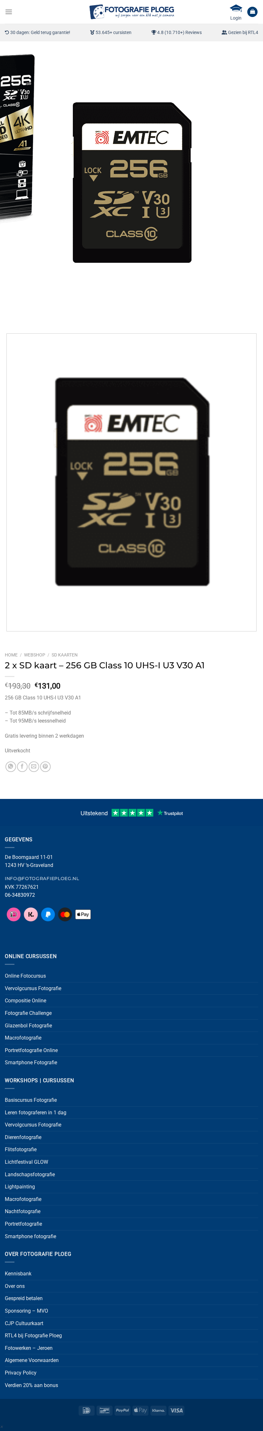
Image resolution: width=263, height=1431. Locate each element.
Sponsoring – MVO (26, 1311)
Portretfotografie (23, 1224)
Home (11, 654)
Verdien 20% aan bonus (31, 1385)
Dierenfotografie (23, 1137)
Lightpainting (20, 1187)
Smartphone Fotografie (31, 1062)
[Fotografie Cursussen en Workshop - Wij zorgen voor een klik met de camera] (131, 11)
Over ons (15, 1286)
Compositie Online (25, 1001)
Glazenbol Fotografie (28, 1026)
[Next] (28, 317)
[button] (9, 12)
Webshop (34, 654)
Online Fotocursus (25, 976)
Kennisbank (18, 1274)
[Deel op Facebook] (22, 766)
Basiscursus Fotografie (31, 1100)
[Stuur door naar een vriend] (34, 766)
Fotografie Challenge (28, 1013)
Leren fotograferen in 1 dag (35, 1113)
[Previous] (11, 317)
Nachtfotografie (22, 1211)
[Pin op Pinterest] (45, 766)
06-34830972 (20, 895)
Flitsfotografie (21, 1149)
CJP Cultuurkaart (24, 1323)
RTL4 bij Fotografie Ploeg (33, 1335)
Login (236, 18)
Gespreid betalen (24, 1298)
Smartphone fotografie (30, 1236)
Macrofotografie (23, 1038)
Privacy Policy (21, 1373)
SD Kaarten (65, 654)
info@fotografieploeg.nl (42, 878)
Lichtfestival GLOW (26, 1162)
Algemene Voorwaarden (32, 1360)
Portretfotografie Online (31, 1050)
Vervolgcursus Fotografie (33, 988)
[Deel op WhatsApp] (10, 766)
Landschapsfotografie (30, 1174)
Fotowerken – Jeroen (29, 1348)
